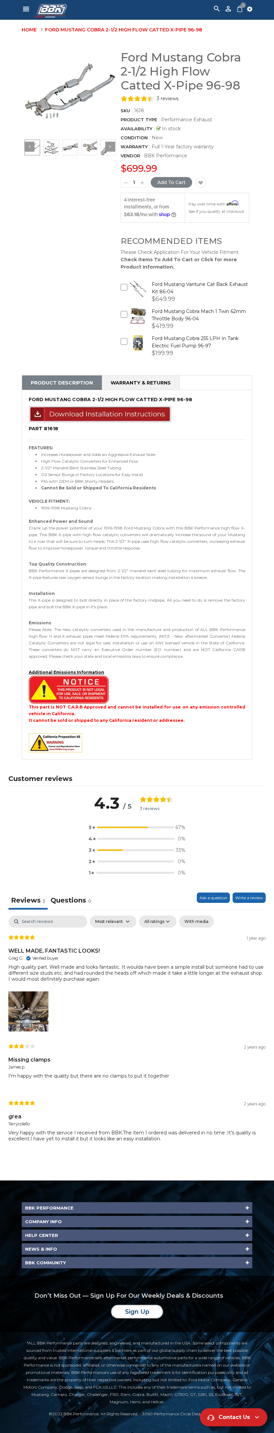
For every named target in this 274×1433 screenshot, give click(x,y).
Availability (136, 128)
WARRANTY (134, 146)
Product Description (62, 383)
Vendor (130, 155)
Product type (139, 119)
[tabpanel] (137, 1034)
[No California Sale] (69, 689)
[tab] (71, 901)
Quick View (138, 294)
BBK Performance (165, 156)
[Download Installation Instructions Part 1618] (100, 414)
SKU (125, 110)
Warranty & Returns (141, 383)
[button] (137, 827)
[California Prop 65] (55, 742)
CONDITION (134, 137)
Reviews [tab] (28, 900)
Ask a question (213, 897)
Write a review (249, 897)
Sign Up (137, 1311)
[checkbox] (196, 922)
